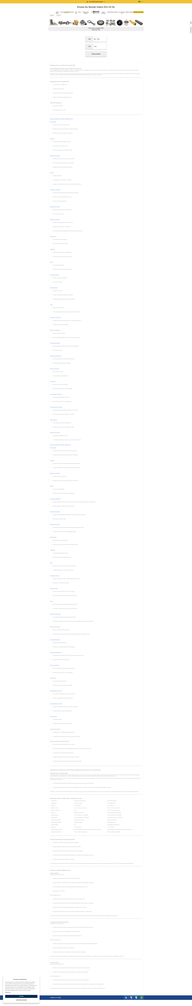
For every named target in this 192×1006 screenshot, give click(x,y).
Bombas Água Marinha (86, 13)
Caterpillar (66, 12)
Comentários (190, 30)
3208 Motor (58, 15)
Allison (79, 12)
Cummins (62, 12)
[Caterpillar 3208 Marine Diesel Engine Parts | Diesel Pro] (96, 12)
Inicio (51, 12)
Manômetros (71, 12)
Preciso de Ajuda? (96, 53)
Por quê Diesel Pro (122, 13)
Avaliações (115, 12)
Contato (108, 12)
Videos (111, 12)
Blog (190, 23)
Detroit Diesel (57, 13)
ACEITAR (21, 996)
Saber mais (8, 992)
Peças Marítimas (103, 13)
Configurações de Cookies (21, 999)
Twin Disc (76, 13)
